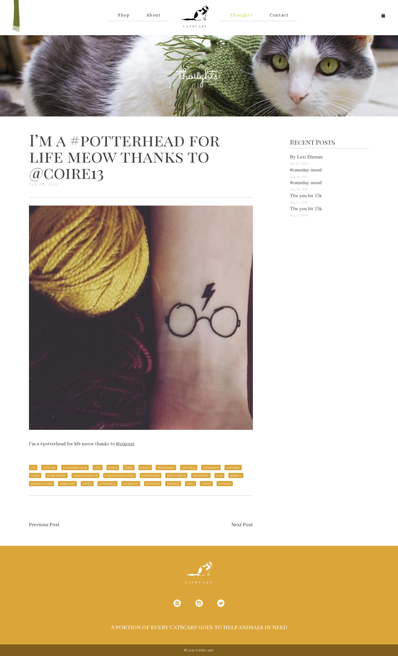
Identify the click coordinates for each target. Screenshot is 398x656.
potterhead (107, 483)
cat (33, 467)
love (219, 475)
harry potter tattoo (119, 475)
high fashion (176, 475)
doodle (145, 467)
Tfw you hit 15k (306, 195)
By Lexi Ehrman (306, 156)
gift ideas (189, 467)
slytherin (152, 483)
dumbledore (166, 467)
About (153, 15)
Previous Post (44, 524)
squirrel (173, 483)
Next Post (242, 524)
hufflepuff (201, 475)
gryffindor (211, 467)
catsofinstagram (75, 467)
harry (35, 475)
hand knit (233, 467)
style (190, 483)
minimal (236, 475)
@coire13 (125, 443)
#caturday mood (306, 169)
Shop (124, 15)
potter (87, 483)
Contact (279, 15)
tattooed (224, 483)
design (112, 467)
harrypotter (150, 475)
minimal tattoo (41, 483)
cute (97, 467)
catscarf (49, 467)
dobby (129, 467)
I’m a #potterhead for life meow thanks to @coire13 (124, 156)
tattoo (206, 483)
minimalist (67, 483)
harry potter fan (85, 475)
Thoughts (241, 15)
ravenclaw (130, 483)
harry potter (56, 475)
